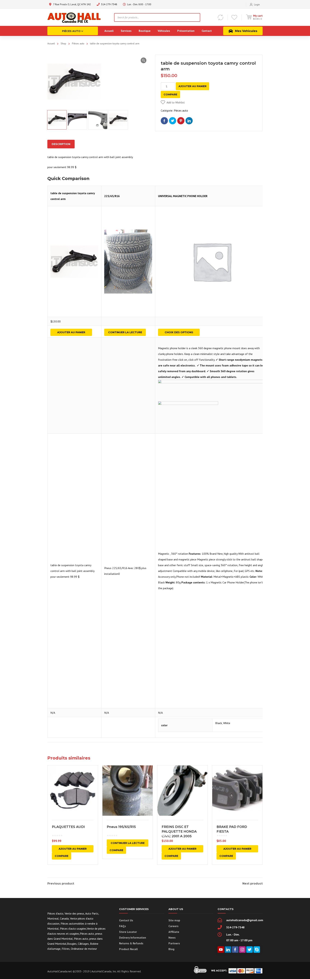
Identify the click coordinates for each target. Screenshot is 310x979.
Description (61, 144)
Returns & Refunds (131, 943)
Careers (173, 926)
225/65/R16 (112, 196)
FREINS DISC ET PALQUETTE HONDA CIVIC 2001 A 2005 (179, 831)
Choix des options (179, 332)
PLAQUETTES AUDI (68, 827)
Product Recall (128, 949)
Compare (170, 94)
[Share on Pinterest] (180, 120)
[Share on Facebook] (164, 120)
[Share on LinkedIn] (189, 120)
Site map (174, 920)
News (172, 937)
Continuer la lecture (125, 332)
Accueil (51, 43)
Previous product (60, 883)
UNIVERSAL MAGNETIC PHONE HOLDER (182, 196)
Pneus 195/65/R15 (121, 827)
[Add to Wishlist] (93, 773)
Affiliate (173, 932)
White (226, 723)
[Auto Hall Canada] (74, 17)
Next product (252, 883)
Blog (171, 949)
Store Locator (128, 932)
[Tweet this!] (172, 120)
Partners (174, 943)
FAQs (122, 926)
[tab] (61, 144)
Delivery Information (132, 937)
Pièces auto (78, 43)
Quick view (72, 790)
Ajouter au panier (192, 86)
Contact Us (126, 920)
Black (218, 723)
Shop (63, 43)
